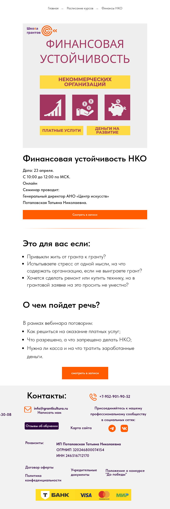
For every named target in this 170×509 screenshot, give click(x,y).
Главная (53, 8)
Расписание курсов (80, 8)
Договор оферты (39, 467)
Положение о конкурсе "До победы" (125, 472)
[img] (124, 428)
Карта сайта (81, 428)
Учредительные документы (84, 472)
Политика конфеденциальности (43, 477)
